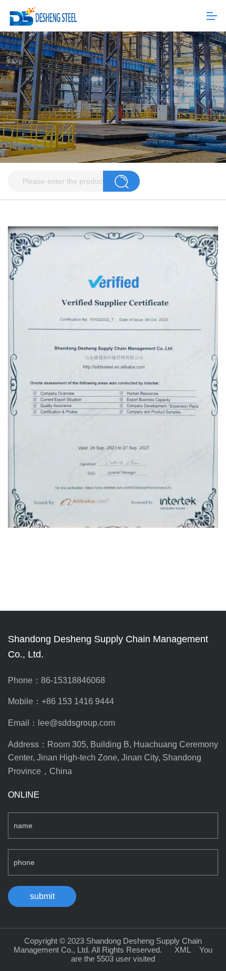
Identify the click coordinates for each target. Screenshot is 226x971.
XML (182, 949)
